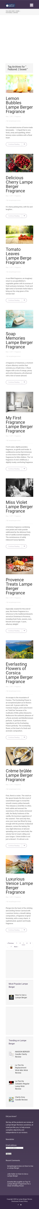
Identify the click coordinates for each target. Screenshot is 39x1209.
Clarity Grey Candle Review (21, 1098)
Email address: (11, 1145)
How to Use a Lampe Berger (21, 996)
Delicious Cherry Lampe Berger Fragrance (19, 184)
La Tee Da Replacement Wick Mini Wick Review (21, 1069)
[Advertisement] (19, 39)
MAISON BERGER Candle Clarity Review (22, 1054)
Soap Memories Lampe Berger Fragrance (19, 340)
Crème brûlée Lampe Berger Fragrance (19, 775)
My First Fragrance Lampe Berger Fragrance (19, 424)
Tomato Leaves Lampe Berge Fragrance (18, 256)
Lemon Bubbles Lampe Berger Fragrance (19, 105)
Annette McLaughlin (14, 1182)
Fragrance (18, 116)
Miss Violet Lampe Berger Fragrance (19, 507)
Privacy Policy (23, 1201)
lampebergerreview (15, 121)
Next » (16, 947)
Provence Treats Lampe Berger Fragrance (19, 586)
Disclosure (15, 1201)
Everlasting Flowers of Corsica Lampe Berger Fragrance (19, 673)
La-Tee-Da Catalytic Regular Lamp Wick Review (22, 1085)
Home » (17, 11)
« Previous (10, 943)
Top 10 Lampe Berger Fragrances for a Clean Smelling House (19, 1184)
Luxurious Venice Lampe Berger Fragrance (19, 885)
